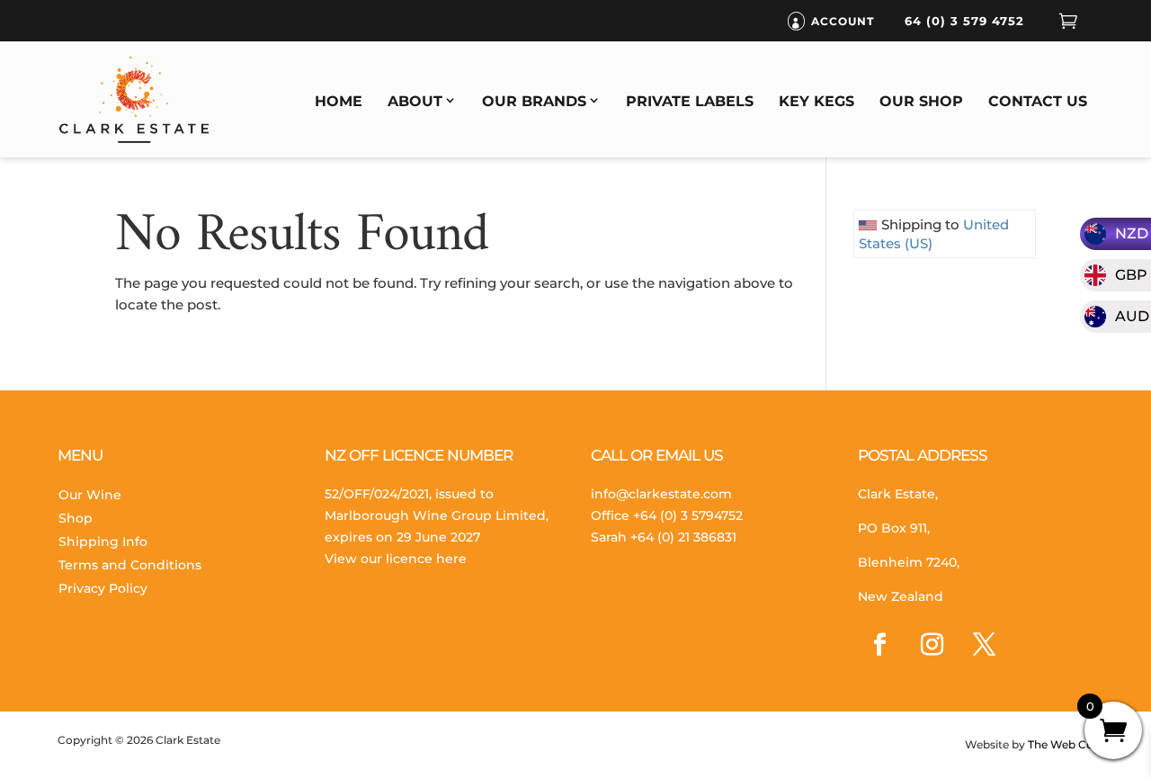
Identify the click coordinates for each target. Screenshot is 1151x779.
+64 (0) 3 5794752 (688, 515)
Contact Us (1037, 101)
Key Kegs (816, 101)
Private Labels (690, 101)
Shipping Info (102, 541)
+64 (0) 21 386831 (683, 537)
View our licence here (396, 559)
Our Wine (89, 495)
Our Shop (921, 101)
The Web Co (1059, 744)
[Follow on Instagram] (932, 644)
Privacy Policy (102, 588)
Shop (75, 518)
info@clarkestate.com (661, 494)
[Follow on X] (984, 644)
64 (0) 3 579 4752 (964, 20)
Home (338, 101)
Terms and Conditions (129, 565)
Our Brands (534, 101)
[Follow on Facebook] (880, 644)
